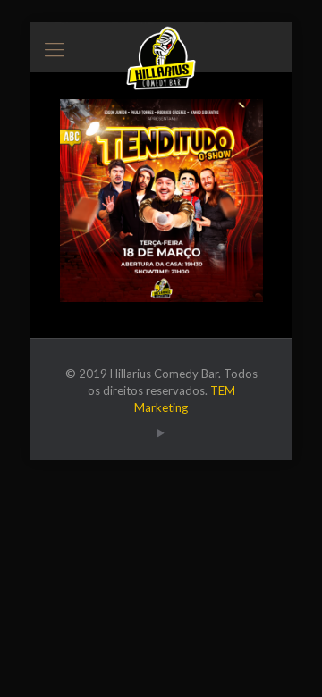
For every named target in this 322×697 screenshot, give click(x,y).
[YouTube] (161, 432)
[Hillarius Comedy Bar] (161, 44)
